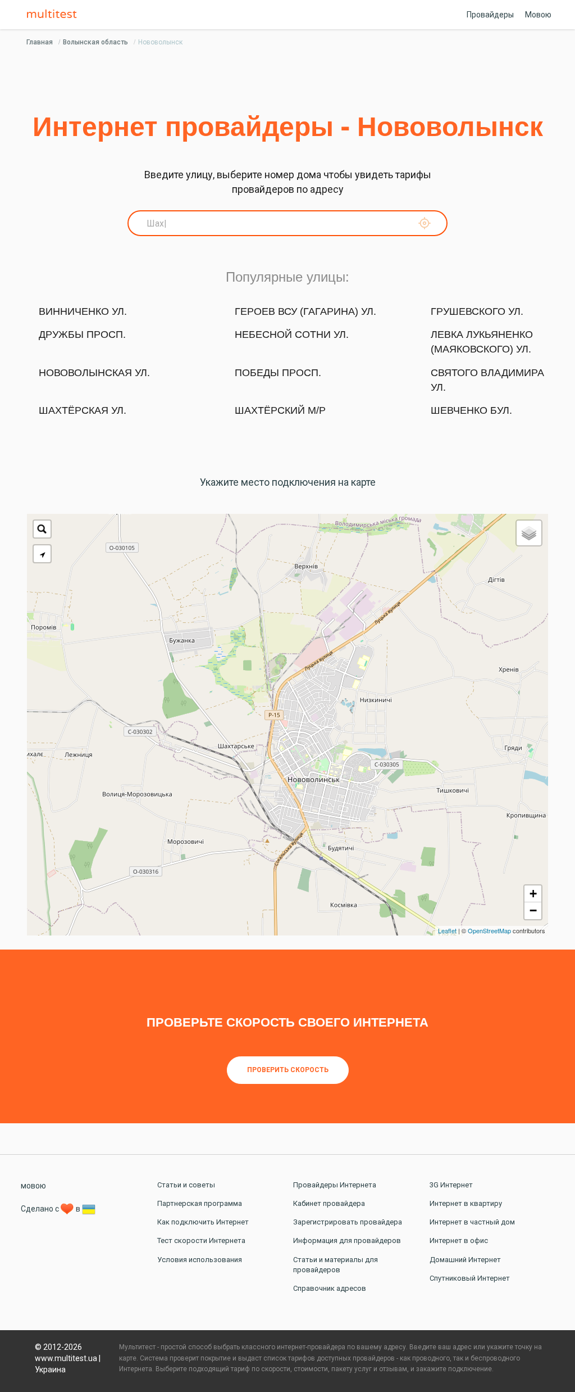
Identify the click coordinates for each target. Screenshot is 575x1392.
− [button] (533, 910)
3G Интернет (451, 1185)
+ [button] (533, 894)
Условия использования (199, 1259)
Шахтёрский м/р (280, 410)
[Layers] (529, 533)
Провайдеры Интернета (334, 1185)
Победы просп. (278, 372)
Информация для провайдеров (347, 1240)
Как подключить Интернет (203, 1222)
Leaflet (447, 930)
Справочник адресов (329, 1288)
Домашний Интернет (465, 1259)
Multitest (54, 15)
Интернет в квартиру (466, 1203)
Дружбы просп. (82, 334)
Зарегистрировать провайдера (347, 1222)
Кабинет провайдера (329, 1203)
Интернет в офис (459, 1240)
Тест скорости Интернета (201, 1240)
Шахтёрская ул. (82, 410)
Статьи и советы (186, 1185)
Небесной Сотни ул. (292, 334)
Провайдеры (490, 14)
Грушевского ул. (477, 311)
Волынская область (95, 42)
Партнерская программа (199, 1203)
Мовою (538, 14)
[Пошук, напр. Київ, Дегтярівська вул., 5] (42, 529)
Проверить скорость (287, 1070)
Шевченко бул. (471, 410)
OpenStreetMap (489, 930)
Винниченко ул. (83, 311)
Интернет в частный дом (472, 1222)
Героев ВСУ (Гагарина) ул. (305, 311)
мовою (33, 1185)
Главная (39, 42)
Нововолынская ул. (94, 372)
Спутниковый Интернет (470, 1278)
